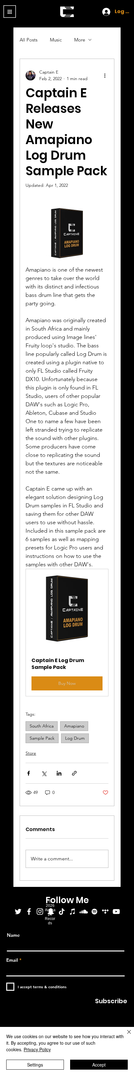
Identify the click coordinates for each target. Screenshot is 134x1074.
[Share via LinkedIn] (59, 773)
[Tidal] (105, 911)
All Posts (28, 40)
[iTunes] (72, 911)
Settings (35, 1065)
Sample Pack (42, 738)
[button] (67, 633)
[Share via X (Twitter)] (44, 773)
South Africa (42, 726)
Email (12, 960)
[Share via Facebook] (28, 773)
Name (13, 935)
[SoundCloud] (83, 911)
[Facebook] (29, 911)
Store (31, 753)
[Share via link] (74, 773)
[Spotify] (94, 911)
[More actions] (104, 75)
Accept (99, 1065)
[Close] (125, 1035)
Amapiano (74, 726)
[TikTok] (61, 911)
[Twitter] (18, 911)
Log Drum (75, 738)
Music (56, 40)
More (79, 40)
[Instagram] (40, 911)
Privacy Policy (37, 1049)
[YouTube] (116, 911)
